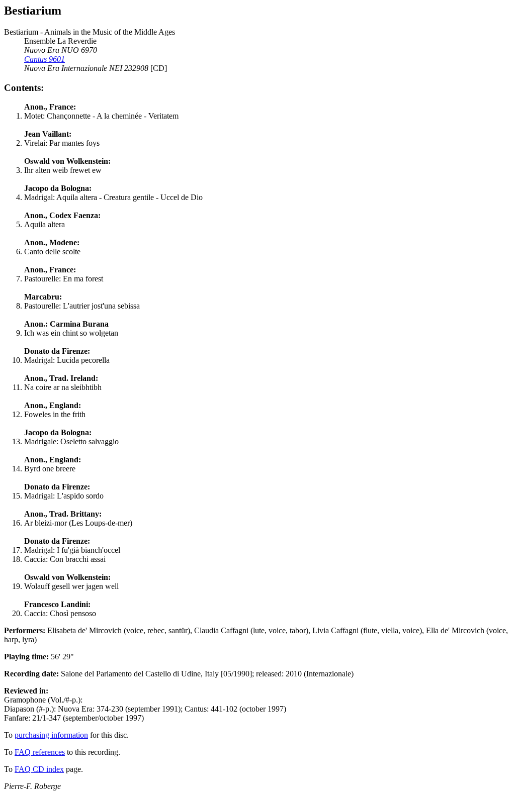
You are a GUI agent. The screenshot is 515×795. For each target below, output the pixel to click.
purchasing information (51, 735)
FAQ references (40, 752)
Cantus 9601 (44, 59)
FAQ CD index (39, 769)
